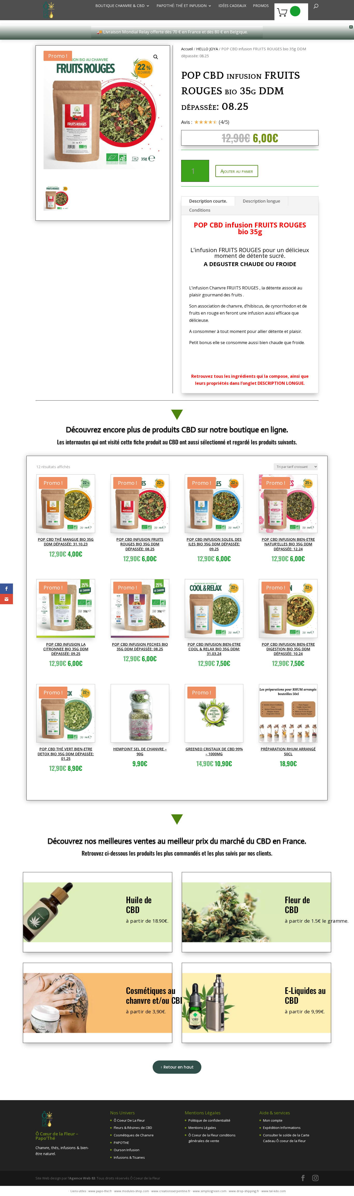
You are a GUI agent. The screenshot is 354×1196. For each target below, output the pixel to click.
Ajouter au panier (237, 171)
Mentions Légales (202, 1127)
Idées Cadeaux (232, 6)
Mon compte (272, 1120)
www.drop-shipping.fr (244, 1191)
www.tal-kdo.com (273, 1191)
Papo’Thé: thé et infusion (182, 6)
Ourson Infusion (126, 1150)
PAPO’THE (121, 1142)
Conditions (199, 210)
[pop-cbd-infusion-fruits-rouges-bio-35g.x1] (103, 110)
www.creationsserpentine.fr (170, 1191)
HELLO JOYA (207, 48)
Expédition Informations (282, 1127)
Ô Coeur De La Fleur (129, 1120)
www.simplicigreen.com (209, 1191)
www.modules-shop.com (131, 1191)
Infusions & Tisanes (129, 1157)
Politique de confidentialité (209, 1120)
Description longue (261, 201)
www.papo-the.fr (100, 1191)
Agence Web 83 (82, 1178)
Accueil (187, 48)
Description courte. (208, 201)
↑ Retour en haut (177, 1067)
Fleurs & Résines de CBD (133, 1127)
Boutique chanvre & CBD (120, 6)
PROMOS (261, 6)
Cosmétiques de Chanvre (134, 1135)
